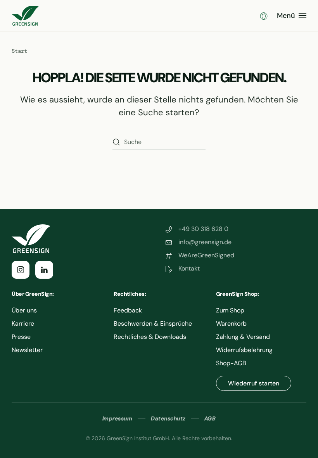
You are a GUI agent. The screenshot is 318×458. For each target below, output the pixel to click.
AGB (210, 418)
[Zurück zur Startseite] (25, 15)
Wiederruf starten (253, 383)
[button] (264, 15)
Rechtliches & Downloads (150, 337)
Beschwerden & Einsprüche (153, 323)
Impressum (117, 418)
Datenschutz (168, 418)
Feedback (128, 310)
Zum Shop (230, 310)
